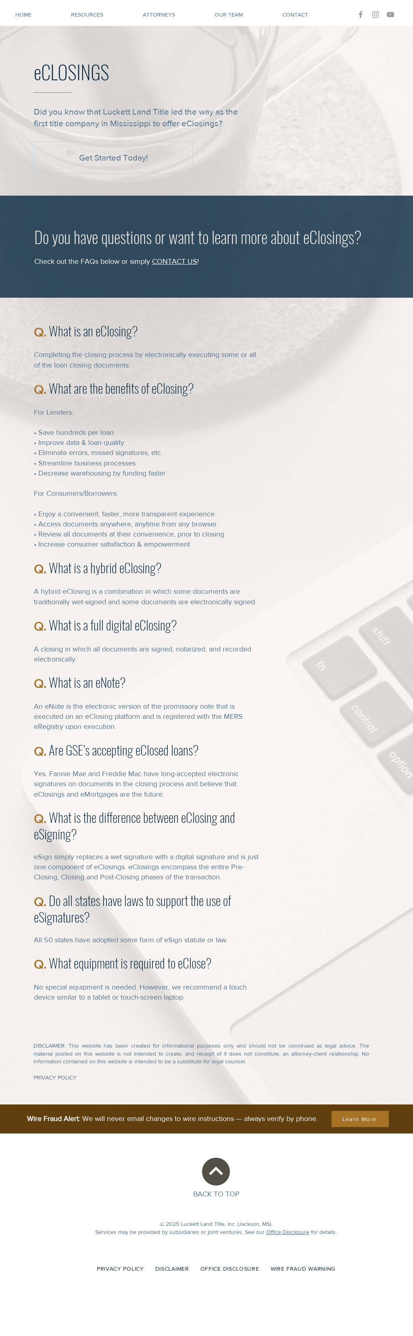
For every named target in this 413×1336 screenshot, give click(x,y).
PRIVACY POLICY (55, 1077)
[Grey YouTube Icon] (390, 14)
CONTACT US (174, 261)
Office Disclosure (287, 1232)
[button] (101, 14)
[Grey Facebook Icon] (360, 14)
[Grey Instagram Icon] (375, 14)
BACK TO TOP (216, 1194)
